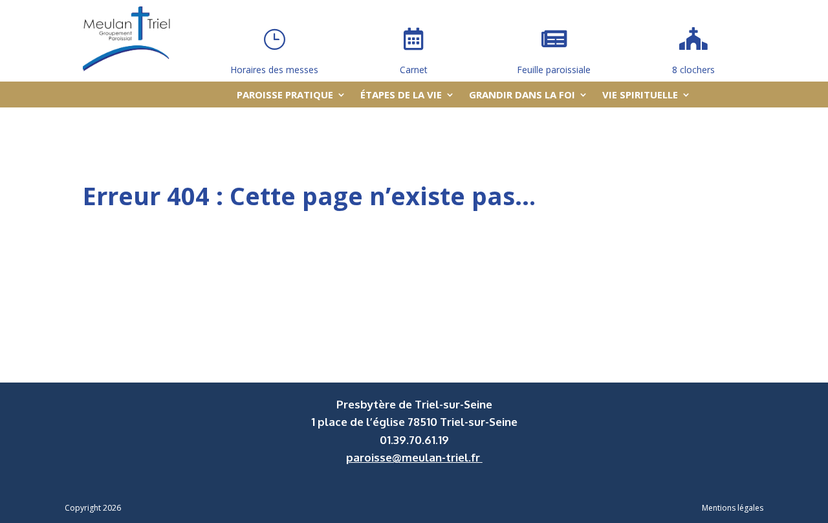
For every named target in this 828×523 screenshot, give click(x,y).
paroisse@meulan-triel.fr (413, 457)
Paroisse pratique (285, 95)
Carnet (414, 69)
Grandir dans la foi (522, 95)
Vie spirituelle (640, 95)
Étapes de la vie (401, 95)
